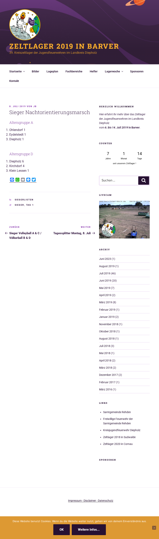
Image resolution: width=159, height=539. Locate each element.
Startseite (15, 71)
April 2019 (105, 295)
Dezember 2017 (108, 374)
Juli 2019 (104, 273)
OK (62, 529)
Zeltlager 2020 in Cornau (118, 443)
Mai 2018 (104, 353)
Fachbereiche (74, 71)
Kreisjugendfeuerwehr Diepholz (121, 430)
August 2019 (107, 266)
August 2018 (107, 338)
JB (35, 106)
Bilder (35, 71)
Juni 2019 (105, 280)
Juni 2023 (105, 258)
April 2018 (105, 360)
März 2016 (105, 389)
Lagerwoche (112, 71)
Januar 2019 (107, 316)
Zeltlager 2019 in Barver (64, 46)
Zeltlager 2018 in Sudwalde (119, 437)
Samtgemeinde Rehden (117, 412)
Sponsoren (136, 71)
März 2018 (105, 367)
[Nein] (154, 528)
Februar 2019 (107, 309)
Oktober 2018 (107, 331)
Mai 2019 (104, 287)
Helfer (94, 71)
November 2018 (108, 324)
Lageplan (52, 71)
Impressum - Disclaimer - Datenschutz (90, 500)
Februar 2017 (107, 382)
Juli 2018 (104, 345)
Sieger (19, 205)
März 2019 (105, 302)
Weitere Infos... (89, 529)
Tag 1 (30, 205)
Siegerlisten (24, 199)
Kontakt (14, 80)
